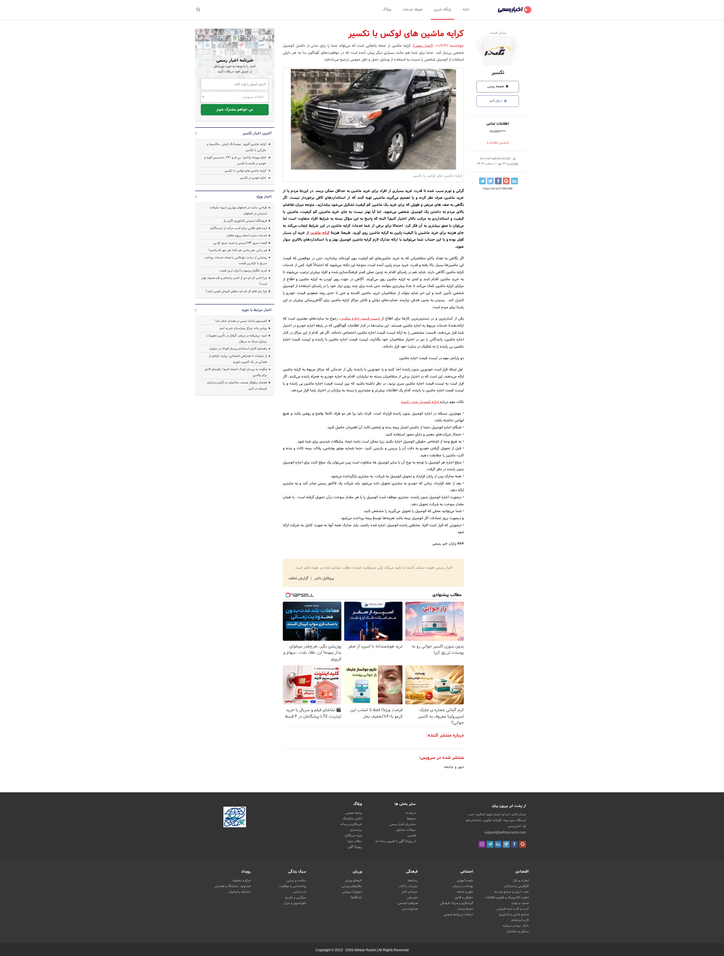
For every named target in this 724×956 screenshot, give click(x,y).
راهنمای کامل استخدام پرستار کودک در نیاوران (238, 348)
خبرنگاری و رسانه (351, 824)
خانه (466, 10)
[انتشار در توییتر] (490, 181)
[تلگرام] (490, 844)
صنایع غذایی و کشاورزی (514, 914)
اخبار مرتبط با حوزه (257, 310)
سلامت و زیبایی (296, 880)
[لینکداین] (498, 844)
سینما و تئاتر (410, 891)
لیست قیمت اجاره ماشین (361, 319)
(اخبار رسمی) (423, 46)
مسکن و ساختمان (518, 931)
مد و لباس (299, 891)
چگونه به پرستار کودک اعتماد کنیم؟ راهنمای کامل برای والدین (235, 372)
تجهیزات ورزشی (352, 891)
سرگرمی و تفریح (295, 897)
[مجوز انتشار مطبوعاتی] (234, 818)
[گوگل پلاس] (522, 844)
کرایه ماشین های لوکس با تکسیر (245, 170)
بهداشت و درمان (463, 886)
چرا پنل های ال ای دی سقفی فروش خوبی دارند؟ (236, 291)
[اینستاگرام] (482, 844)
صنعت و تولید (520, 903)
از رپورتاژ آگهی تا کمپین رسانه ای (395, 841)
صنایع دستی (410, 908)
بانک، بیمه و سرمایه (516, 925)
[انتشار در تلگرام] (482, 181)
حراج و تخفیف (241, 880)
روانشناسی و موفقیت (292, 886)
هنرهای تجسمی (408, 903)
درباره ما (411, 812)
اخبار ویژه (264, 197)
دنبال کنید (496, 100)
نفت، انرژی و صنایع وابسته (511, 891)
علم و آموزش (465, 880)
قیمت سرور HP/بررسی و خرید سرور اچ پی (240, 242)
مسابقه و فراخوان (240, 891)
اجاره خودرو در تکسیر (253, 177)
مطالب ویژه (355, 841)
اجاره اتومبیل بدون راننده (420, 402)
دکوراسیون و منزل (295, 903)
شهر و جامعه (454, 767)
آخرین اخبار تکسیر (257, 133)
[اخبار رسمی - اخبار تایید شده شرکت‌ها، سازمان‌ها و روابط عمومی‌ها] (514, 10)
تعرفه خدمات (412, 10)
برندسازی (356, 829)
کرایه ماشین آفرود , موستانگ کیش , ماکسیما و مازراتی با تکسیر (236, 147)
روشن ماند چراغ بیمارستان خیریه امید (243, 328)
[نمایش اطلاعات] (497, 142)
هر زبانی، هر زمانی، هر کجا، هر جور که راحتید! (237, 250)
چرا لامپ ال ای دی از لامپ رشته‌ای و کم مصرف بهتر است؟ (234, 280)
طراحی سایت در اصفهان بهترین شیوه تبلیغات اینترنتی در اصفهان (238, 210)
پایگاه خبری (442, 10)
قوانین (412, 835)
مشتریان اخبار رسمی (403, 824)
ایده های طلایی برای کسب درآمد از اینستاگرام (238, 228)
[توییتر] (506, 844)
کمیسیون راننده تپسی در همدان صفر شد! (241, 320)
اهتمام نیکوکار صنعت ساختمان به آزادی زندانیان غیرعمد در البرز (237, 385)
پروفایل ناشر (323, 578)
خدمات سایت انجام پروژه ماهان (247, 235)
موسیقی (412, 897)
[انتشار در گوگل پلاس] (506, 181)
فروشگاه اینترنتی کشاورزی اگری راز (245, 220)
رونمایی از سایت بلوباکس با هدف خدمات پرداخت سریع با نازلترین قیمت (235, 260)
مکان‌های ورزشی (352, 886)
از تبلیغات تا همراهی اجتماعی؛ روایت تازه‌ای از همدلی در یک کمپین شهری (238, 358)
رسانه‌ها (413, 880)
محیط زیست (465, 908)
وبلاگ (387, 10)
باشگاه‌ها (356, 897)
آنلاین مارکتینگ (352, 818)
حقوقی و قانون (463, 897)
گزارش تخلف (298, 578)
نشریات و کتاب (408, 886)
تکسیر (498, 72)
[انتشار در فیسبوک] (498, 181)
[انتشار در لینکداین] (514, 181)
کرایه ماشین (319, 233)
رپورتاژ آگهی (355, 846)
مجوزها (411, 818)
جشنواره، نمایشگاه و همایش (233, 886)
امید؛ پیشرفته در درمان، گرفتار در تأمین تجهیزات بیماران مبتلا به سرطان (236, 338)
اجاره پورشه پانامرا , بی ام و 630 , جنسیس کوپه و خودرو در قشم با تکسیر (235, 160)
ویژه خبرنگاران (353, 835)
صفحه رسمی (496, 86)
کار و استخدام (520, 920)
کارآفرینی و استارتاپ (516, 886)
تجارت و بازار (521, 880)
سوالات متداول (406, 829)
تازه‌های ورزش (353, 880)
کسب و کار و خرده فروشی (513, 908)
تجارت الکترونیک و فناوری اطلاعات (507, 897)
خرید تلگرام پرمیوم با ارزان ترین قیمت (243, 270)
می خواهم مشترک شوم (235, 110)
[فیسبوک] (514, 844)
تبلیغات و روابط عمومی (458, 914)
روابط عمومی (354, 812)
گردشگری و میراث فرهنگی (456, 903)
